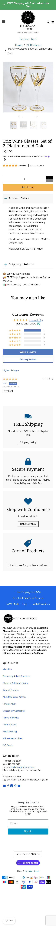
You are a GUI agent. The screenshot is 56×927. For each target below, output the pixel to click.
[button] (10, 165)
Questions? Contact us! (14, 711)
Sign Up (28, 831)
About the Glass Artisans (14, 697)
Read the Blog (10, 731)
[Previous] (20, 117)
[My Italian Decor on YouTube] (18, 786)
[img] (10, 379)
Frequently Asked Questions (16, 676)
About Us (7, 669)
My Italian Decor (31, 871)
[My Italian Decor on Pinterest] (15, 786)
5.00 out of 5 (36, 320)
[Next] (36, 117)
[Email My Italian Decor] (4, 786)
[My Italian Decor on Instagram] (11, 786)
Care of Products (11, 690)
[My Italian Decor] (28, 22)
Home (18, 45)
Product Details (19, 198)
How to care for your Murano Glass (28, 565)
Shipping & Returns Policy (15, 683)
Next (33, 39)
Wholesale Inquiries (12, 738)
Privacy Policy (9, 704)
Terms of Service (11, 717)
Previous (24, 39)
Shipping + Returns (21, 264)
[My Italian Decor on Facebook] (8, 786)
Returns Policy (28, 524)
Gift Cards (8, 745)
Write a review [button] (28, 352)
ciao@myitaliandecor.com (21, 767)
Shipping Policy (28, 442)
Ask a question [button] (28, 359)
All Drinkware (34, 45)
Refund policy (10, 724)
